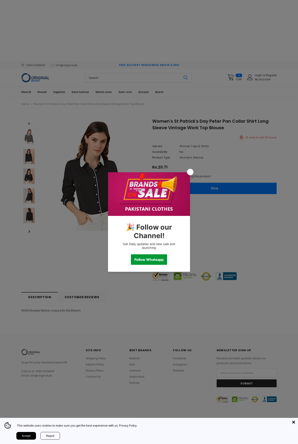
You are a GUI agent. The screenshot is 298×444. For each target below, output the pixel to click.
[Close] (293, 422)
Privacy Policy (128, 425)
